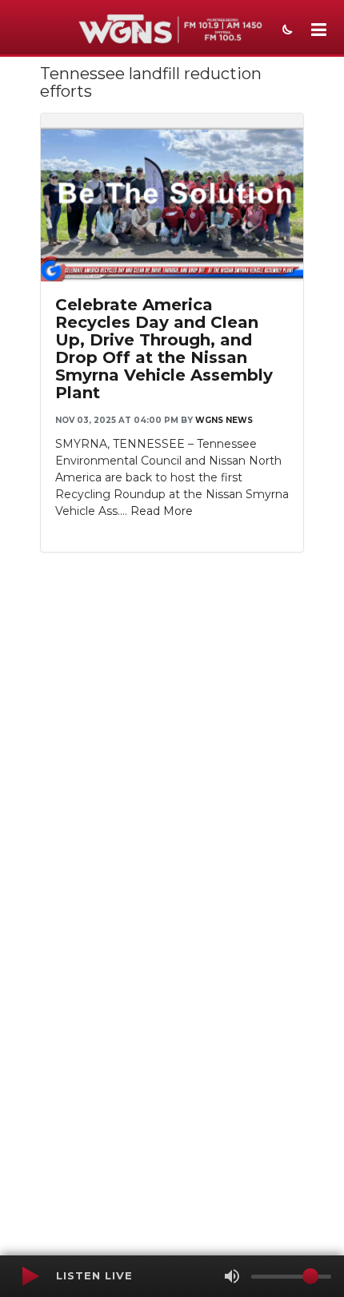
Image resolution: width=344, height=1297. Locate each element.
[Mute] (232, 1276)
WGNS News (224, 420)
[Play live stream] (29, 1276)
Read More (161, 511)
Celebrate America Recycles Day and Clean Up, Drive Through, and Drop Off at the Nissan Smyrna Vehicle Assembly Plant (164, 348)
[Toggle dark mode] (286, 31)
